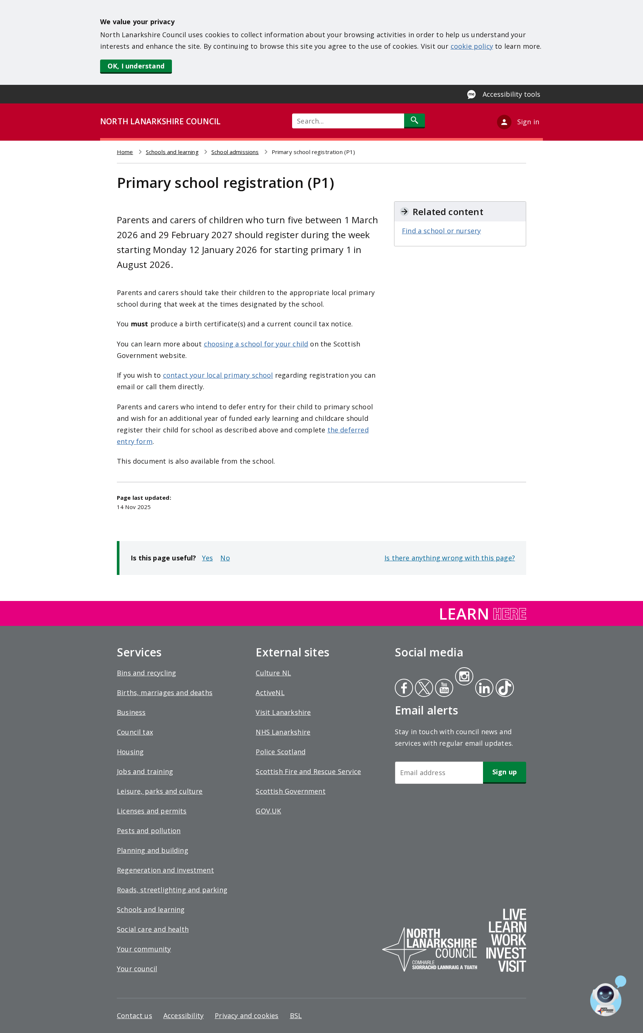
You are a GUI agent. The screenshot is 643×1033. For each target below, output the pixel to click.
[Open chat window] (608, 995)
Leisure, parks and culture (160, 791)
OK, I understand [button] (136, 65)
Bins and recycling (146, 672)
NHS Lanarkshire (283, 731)
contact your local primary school (218, 375)
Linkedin (483, 689)
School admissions (235, 152)
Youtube (443, 689)
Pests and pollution (148, 830)
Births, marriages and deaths (164, 692)
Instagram (464, 677)
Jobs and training (145, 771)
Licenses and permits (152, 810)
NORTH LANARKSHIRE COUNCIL (160, 121)
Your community (144, 948)
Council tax (135, 731)
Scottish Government (290, 791)
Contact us (134, 1015)
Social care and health (153, 929)
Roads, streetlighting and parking (172, 889)
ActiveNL (270, 692)
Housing (130, 751)
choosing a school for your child (256, 343)
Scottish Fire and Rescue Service (308, 771)
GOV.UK (268, 810)
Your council (137, 968)
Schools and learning (172, 152)
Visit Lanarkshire (283, 712)
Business (131, 712)
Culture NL (273, 672)
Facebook (404, 689)
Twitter (423, 689)
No (225, 557)
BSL (296, 1015)
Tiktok (503, 689)
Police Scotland (280, 751)
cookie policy (472, 46)
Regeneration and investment (165, 870)
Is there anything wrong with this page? (449, 557)
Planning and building (152, 850)
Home (125, 152)
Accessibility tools (511, 94)
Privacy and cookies (246, 1015)
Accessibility (183, 1015)
